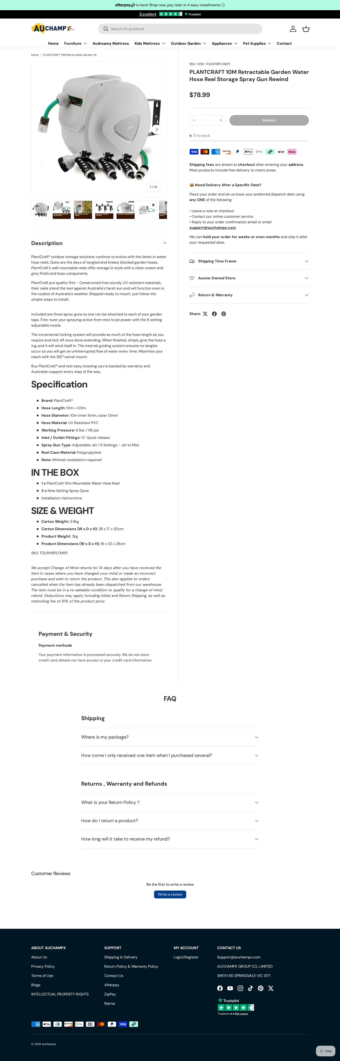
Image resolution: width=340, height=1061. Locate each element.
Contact (284, 43)
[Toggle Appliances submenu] (235, 43)
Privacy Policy (43, 966)
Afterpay (111, 984)
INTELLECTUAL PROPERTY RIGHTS (60, 994)
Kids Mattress (147, 43)
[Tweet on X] (205, 313)
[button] (306, 29)
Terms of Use (42, 975)
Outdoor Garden (186, 43)
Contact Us (113, 975)
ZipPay (110, 994)
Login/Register (186, 957)
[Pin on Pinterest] (223, 313)
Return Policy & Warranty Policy (131, 966)
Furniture (72, 43)
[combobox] (180, 29)
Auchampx (49, 1044)
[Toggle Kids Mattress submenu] (163, 43)
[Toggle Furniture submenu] (85, 43)
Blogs (35, 984)
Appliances (222, 43)
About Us (39, 957)
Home (53, 43)
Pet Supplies (254, 43)
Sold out (269, 120)
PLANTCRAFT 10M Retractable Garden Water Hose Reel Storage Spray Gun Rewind (71, 55)
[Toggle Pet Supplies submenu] (269, 43)
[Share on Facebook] (214, 313)
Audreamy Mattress (111, 43)
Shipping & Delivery (121, 957)
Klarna (109, 1003)
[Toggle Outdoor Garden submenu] (204, 43)
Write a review (170, 894)
